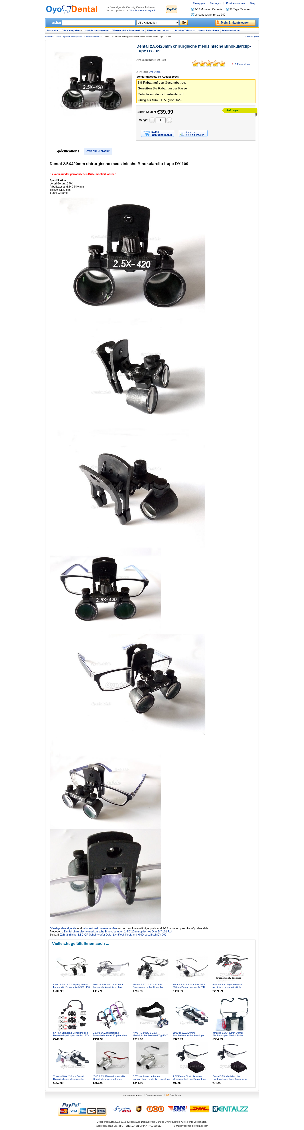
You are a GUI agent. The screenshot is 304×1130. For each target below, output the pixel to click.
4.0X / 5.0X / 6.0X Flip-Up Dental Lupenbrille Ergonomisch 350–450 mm (71, 987)
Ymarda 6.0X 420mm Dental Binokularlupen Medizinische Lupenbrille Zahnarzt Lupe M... (229, 1035)
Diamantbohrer (231, 30)
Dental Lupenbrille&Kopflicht (68, 36)
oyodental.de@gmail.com (194, 1125)
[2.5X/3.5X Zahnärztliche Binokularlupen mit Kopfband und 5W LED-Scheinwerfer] (112, 1014)
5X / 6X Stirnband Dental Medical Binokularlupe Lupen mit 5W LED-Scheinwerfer (71, 1035)
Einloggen (199, 3)
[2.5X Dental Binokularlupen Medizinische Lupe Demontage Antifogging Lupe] (192, 1058)
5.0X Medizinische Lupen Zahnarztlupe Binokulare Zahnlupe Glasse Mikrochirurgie (151, 1079)
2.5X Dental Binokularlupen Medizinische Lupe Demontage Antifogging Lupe (189, 1079)
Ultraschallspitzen (208, 30)
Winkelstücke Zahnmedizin (128, 30)
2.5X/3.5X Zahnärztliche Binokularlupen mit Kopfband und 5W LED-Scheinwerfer (110, 1035)
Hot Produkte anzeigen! (142, 10)
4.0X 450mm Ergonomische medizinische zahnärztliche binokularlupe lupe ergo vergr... (229, 987)
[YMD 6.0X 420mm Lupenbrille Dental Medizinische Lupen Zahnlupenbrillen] (112, 1058)
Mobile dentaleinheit (97, 30)
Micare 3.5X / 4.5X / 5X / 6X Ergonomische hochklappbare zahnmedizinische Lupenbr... (149, 987)
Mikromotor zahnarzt (159, 30)
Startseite (52, 30)
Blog (252, 3)
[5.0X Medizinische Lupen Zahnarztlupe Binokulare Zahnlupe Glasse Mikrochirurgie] (152, 1058)
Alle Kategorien (71, 30)
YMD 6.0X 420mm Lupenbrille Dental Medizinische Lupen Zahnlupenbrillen (109, 1079)
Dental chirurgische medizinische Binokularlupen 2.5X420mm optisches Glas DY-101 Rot (118, 931)
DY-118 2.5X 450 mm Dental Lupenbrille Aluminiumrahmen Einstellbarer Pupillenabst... (108, 987)
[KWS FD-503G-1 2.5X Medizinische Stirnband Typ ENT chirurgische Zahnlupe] (152, 1014)
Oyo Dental (154, 71)
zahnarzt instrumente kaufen (100, 928)
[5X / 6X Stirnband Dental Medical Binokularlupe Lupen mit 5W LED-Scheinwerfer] (72, 1014)
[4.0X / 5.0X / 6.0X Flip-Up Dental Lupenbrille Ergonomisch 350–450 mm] (72, 966)
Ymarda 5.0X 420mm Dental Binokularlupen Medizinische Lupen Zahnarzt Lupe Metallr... (69, 1079)
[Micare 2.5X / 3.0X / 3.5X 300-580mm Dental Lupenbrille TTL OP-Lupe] (192, 966)
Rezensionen (243, 64)
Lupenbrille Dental (92, 36)
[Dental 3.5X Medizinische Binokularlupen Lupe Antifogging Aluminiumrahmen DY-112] (232, 1058)
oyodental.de (133, 1121)
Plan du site (175, 1095)
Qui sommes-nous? (132, 1095)
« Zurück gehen (252, 36)
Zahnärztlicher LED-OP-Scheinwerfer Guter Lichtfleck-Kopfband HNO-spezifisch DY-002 (113, 934)
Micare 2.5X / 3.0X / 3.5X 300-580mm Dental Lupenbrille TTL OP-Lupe (189, 987)
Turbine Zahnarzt (185, 30)
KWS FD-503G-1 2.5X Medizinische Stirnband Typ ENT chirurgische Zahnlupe (150, 1035)
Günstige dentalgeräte (63, 928)
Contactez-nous (235, 3)
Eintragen (215, 3)
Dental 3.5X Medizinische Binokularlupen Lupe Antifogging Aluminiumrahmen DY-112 (230, 1079)
